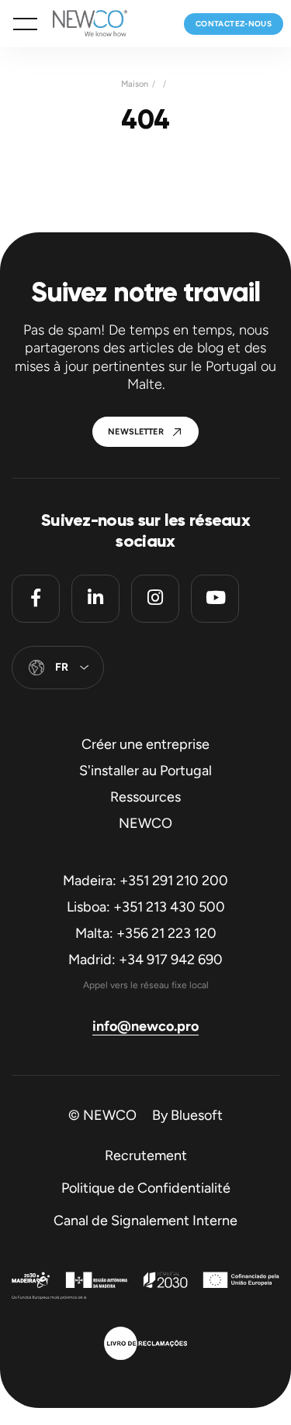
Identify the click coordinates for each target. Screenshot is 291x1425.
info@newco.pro (145, 1026)
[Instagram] (155, 599)
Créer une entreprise (145, 744)
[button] (25, 24)
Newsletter (136, 432)
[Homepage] (82, 23)
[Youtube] (215, 599)
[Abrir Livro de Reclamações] (145, 1345)
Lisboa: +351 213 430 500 (146, 906)
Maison (134, 84)
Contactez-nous (234, 24)
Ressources (145, 796)
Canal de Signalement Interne (145, 1220)
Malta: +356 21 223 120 (146, 933)
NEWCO (145, 823)
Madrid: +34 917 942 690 (145, 959)
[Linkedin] (95, 599)
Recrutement (146, 1155)
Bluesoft (197, 1115)
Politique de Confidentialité (145, 1188)
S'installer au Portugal (145, 770)
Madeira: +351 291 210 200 (145, 880)
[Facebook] (36, 599)
